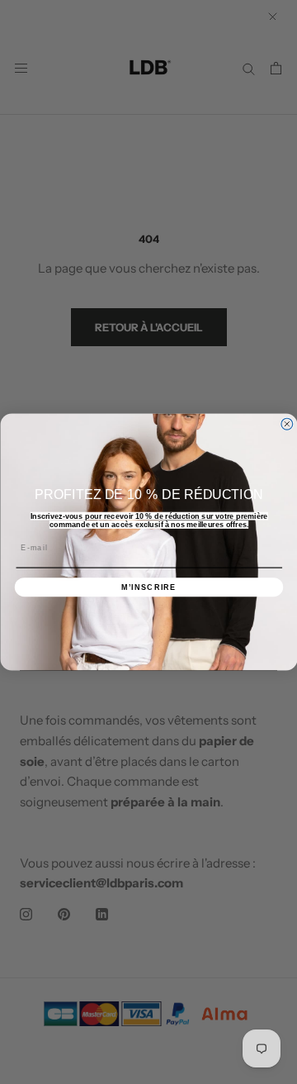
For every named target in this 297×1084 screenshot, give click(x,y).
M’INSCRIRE (148, 586)
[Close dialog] (286, 424)
